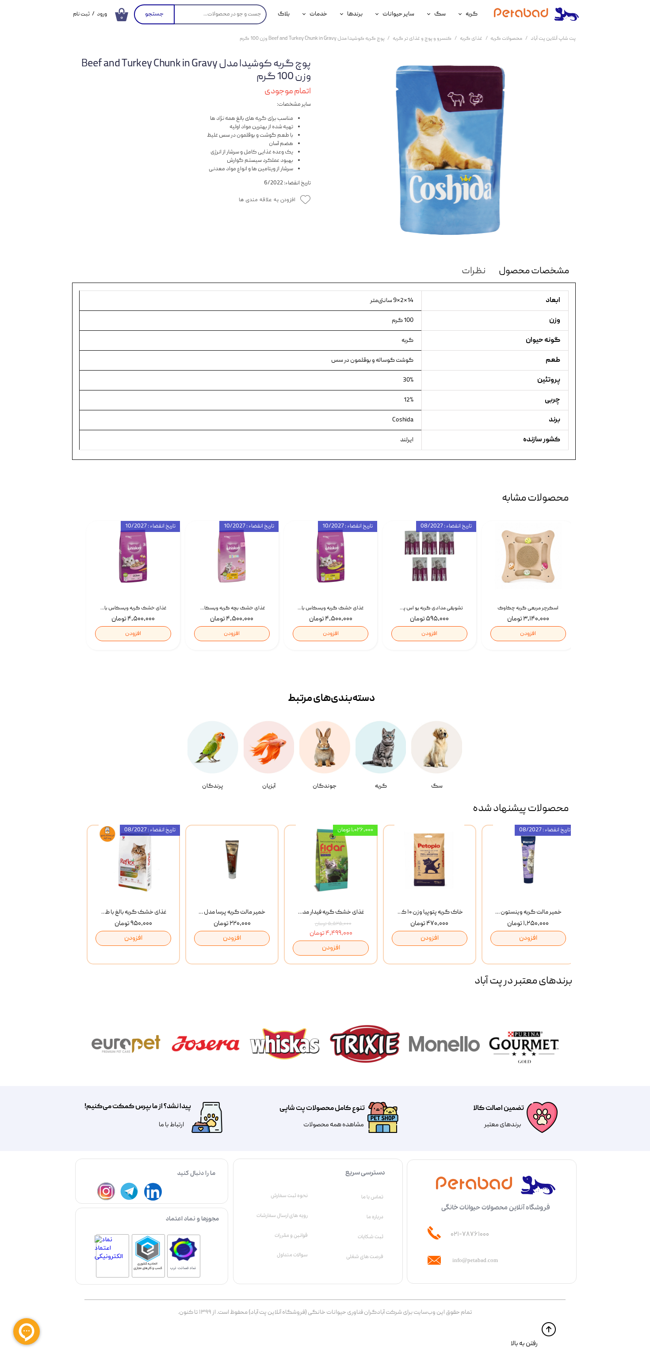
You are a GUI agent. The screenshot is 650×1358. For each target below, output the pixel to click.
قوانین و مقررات (291, 1235)
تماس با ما (372, 1197)
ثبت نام (81, 14)
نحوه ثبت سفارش (289, 1195)
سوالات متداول (292, 1255)
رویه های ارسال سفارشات (282, 1215)
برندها (355, 14)
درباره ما (375, 1216)
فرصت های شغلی (364, 1256)
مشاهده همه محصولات (333, 1125)
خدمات (318, 14)
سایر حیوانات (398, 14)
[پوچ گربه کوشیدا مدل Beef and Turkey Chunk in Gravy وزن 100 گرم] (450, 152)
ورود (102, 14)
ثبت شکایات (370, 1236)
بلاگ (284, 14)
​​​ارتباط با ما (171, 1125)
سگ (440, 14)
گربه (472, 14)
